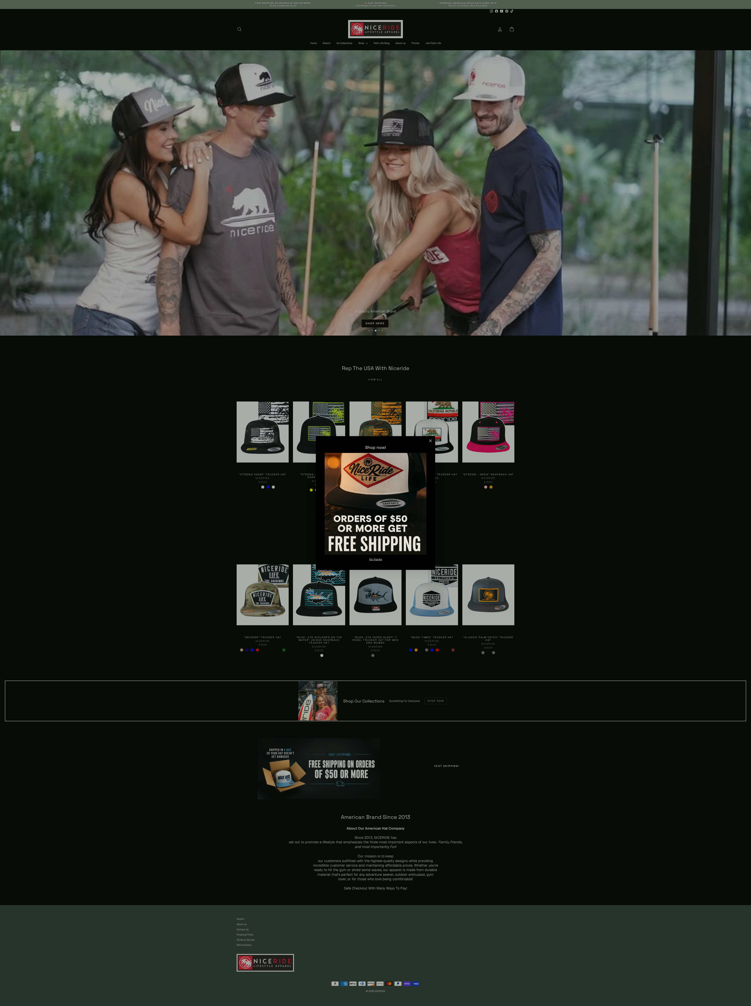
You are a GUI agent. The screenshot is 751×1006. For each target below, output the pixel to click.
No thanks (375, 559)
